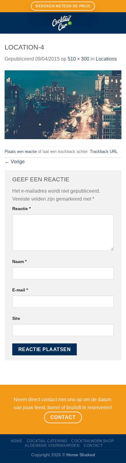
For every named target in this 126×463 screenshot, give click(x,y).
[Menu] (8, 22)
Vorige (15, 161)
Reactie (21, 208)
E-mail (20, 289)
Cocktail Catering (47, 441)
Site (16, 318)
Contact (93, 445)
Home (16, 441)
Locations (106, 58)
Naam (19, 261)
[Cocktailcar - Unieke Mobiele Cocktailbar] (63, 23)
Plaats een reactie (21, 151)
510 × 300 (78, 58)
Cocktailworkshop (92, 441)
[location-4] (63, 104)
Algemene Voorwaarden (52, 445)
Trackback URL (103, 151)
